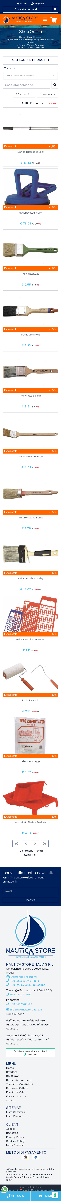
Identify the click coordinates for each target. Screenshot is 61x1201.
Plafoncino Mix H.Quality (30, 578)
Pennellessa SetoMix (30, 396)
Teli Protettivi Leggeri (30, 761)
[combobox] (27, 9)
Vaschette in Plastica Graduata (30, 822)
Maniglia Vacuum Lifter (30, 213)
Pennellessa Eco (30, 274)
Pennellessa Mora (30, 335)
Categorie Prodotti (30, 60)
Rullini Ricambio (30, 700)
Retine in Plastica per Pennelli (31, 640)
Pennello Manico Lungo (30, 457)
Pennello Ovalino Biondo (30, 518)
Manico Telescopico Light (30, 152)
